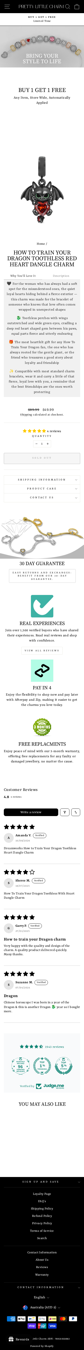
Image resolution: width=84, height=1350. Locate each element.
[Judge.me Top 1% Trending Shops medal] (42, 1066)
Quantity (42, 436)
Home (41, 244)
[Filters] (64, 812)
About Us (42, 1260)
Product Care (42, 488)
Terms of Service (42, 1231)
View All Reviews (42, 650)
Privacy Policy (42, 1223)
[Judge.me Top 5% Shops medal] (64, 1066)
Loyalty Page (42, 1194)
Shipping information (42, 479)
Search (42, 1238)
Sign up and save (40, 1181)
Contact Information (42, 1252)
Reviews (42, 1267)
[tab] (23, 276)
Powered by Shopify (42, 1346)
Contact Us (42, 497)
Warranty (42, 1275)
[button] (35, 431)
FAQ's (42, 1201)
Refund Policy (42, 1216)
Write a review (31, 812)
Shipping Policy (42, 1208)
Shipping (26, 414)
